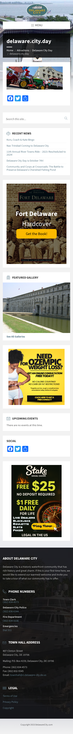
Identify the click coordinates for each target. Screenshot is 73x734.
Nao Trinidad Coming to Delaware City (28, 146)
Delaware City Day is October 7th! (25, 161)
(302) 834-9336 (11, 621)
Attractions (23, 50)
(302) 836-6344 (11, 611)
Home (10, 50)
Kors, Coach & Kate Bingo (20, 140)
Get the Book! (36, 234)
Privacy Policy (10, 702)
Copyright (8, 708)
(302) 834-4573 (11, 602)
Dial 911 (7, 630)
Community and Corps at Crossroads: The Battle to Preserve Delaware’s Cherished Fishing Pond (35, 168)
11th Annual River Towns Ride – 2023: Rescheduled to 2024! (36, 153)
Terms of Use (10, 696)
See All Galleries (16, 337)
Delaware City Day (42, 50)
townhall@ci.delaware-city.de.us (28, 675)
